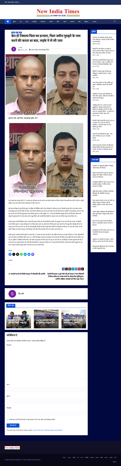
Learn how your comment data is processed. (48, 430)
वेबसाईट (9, 408)
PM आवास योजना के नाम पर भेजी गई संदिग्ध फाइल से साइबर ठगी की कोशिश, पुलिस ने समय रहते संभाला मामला (103, 204)
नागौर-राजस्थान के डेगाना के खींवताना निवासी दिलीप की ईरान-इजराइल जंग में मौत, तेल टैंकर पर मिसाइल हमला (103, 147)
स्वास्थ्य (72, 21)
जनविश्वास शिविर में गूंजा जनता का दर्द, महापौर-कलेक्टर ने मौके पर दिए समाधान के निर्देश (103, 184)
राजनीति (34, 21)
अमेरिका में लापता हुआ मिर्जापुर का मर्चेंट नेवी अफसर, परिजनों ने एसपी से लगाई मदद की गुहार (103, 96)
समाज (64, 21)
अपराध (51, 21)
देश (21, 21)
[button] (115, 22)
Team (94, 21)
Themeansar (37, 460)
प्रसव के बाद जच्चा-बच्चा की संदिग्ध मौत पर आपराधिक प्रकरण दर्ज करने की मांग (103, 223)
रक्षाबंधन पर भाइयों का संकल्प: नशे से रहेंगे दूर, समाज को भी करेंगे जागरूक (103, 240)
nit (21, 47)
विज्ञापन (86, 21)
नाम (8, 385)
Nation (10, 315)
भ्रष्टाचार (43, 21)
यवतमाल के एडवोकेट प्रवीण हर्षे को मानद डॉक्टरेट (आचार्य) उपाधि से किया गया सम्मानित (103, 40)
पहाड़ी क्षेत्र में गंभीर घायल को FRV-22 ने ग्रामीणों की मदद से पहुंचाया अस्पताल (103, 232)
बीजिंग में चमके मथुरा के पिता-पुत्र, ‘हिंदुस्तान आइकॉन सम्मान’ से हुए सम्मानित (102, 73)
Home (64, 457)
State (20, 315)
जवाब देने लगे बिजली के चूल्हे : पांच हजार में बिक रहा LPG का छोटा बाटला (102, 136)
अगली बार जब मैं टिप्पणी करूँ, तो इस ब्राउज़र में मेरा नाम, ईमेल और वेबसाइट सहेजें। (32, 420)
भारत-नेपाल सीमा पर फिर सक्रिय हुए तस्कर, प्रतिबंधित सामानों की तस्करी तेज (103, 85)
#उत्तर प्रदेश (34, 50)
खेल (79, 21)
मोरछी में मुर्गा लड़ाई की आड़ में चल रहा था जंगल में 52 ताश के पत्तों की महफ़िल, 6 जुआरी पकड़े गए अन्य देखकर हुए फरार (103, 124)
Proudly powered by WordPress (13, 460)
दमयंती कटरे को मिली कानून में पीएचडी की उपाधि (27, 274)
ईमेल (9, 396)
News (15, 315)
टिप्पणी (9, 345)
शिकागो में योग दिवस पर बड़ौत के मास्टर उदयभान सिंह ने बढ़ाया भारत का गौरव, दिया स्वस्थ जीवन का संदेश (103, 51)
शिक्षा (58, 21)
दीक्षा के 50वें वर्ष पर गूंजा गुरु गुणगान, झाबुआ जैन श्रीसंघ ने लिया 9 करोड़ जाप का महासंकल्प (103, 175)
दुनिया (14, 21)
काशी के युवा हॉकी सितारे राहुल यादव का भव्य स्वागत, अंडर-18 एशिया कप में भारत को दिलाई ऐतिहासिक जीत (103, 62)
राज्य (27, 21)
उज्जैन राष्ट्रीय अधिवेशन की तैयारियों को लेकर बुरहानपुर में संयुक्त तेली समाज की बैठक (103, 214)
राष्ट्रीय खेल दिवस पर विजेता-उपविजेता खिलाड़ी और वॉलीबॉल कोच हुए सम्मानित (103, 193)
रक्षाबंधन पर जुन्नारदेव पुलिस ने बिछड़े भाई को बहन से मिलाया (17, 323)
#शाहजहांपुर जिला (44, 50)
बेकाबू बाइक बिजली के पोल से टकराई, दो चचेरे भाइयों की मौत (103, 247)
